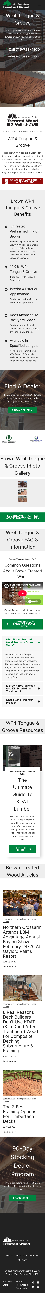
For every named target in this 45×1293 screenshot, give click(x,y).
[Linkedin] (33, 1287)
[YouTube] (38, 1287)
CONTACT (22, 1260)
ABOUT (9, 1255)
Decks (19, 919)
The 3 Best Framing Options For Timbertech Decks (19, 1114)
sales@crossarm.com (24, 56)
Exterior (26, 919)
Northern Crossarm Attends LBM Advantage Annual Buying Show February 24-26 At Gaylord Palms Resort (22, 941)
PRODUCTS (21, 1255)
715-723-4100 (28, 49)
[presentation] (22, 903)
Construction (9, 919)
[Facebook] (33, 1283)
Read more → (9, 966)
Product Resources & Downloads (22, 1284)
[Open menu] (39, 5)
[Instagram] (38, 1283)
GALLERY (34, 1255)
